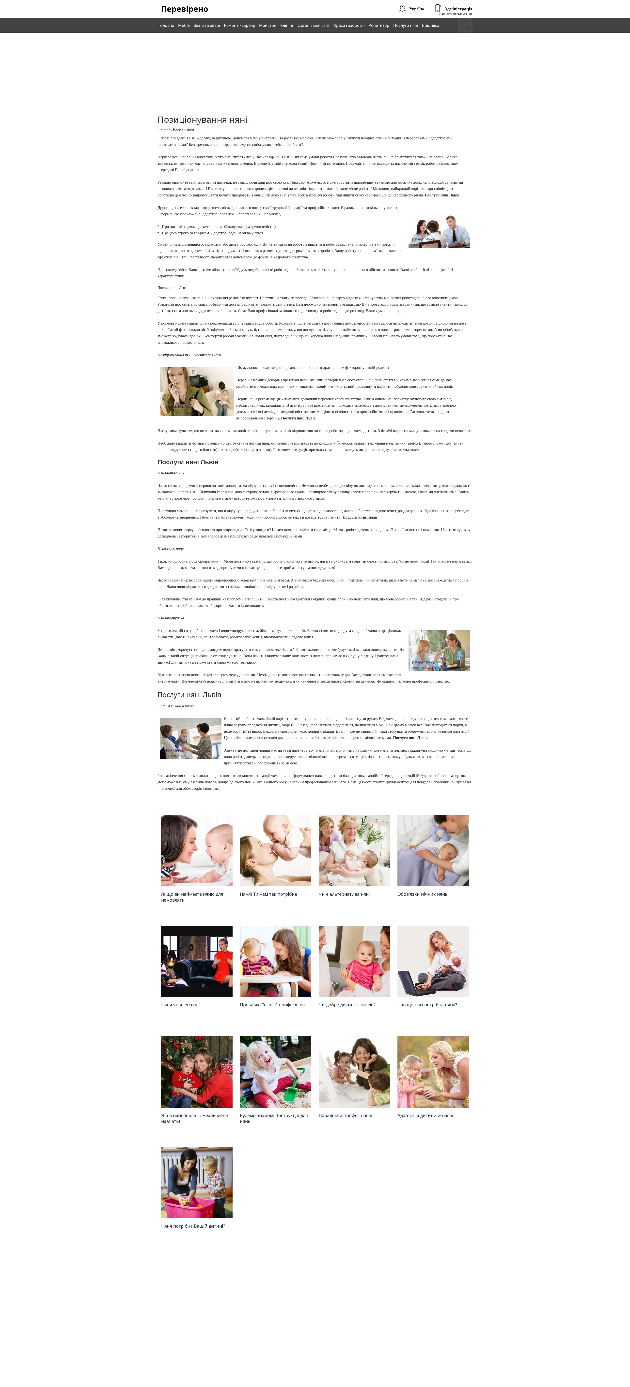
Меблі (184, 25)
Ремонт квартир (239, 25)
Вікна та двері (207, 25)
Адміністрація (458, 8)
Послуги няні (405, 25)
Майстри (267, 25)
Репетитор (379, 25)
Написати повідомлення (455, 13)
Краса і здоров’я (349, 25)
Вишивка (430, 25)
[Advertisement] (315, 74)
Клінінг (287, 25)
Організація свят (314, 25)
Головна (166, 25)
